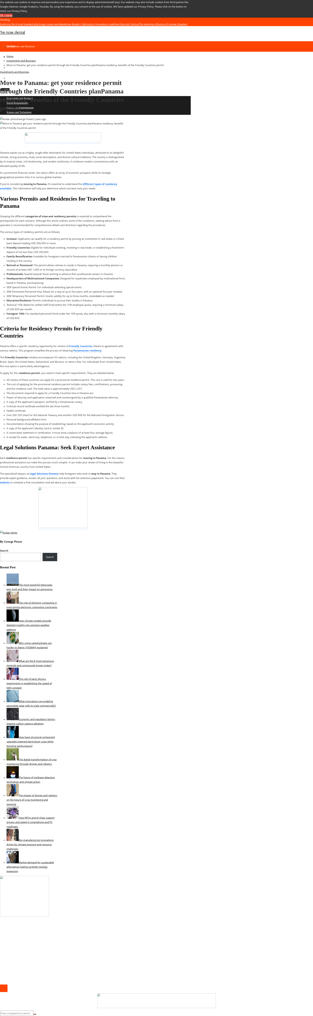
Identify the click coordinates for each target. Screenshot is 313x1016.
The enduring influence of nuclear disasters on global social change (44, 945)
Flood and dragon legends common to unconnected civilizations (142, 28)
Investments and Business (14, 72)
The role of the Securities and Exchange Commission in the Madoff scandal (48, 941)
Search (4, 550)
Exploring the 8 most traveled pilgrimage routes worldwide (33, 24)
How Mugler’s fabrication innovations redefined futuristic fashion (102, 24)
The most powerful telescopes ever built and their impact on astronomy (66, 28)
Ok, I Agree (6, 15)
